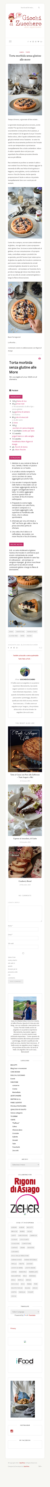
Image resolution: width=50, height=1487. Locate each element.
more (22, 636)
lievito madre (30, 1268)
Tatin (14, 1143)
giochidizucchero (30, 645)
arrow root (20, 404)
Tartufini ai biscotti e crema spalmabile (25, 655)
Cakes (21, 52)
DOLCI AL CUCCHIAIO (18, 1075)
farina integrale (30, 1260)
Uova (15, 422)
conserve (15, 1085)
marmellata (33, 1272)
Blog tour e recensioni (19, 1068)
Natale (28, 1280)
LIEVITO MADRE (16, 1096)
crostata (30, 1247)
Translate (32, 1315)
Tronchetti (16, 1147)
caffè (13, 1235)
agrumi (14, 1227)
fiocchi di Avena (21, 447)
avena (11, 631)
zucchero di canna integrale (23, 428)
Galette (15, 1137)
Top (39, 1466)
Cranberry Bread (25, 881)
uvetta (13, 1292)
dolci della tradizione (20, 1256)
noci (23, 1284)
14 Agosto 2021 (14, 645)
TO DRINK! (14, 1116)
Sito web (11, 943)
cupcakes (15, 1252)
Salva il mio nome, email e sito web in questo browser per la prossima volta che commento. (12, 967)
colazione (15, 1243)
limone (14, 1272)
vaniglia (22, 1292)
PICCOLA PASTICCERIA (18, 1106)
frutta (21, 1264)
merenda (32, 1276)
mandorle (23, 1272)
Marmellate (16, 1092)
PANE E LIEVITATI (16, 1102)
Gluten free (13, 636)
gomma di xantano (22, 412)
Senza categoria (16, 1113)
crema (22, 1247)
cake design (22, 1235)
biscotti (30, 1227)
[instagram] (12, 1431)
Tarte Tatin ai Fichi (24, 659)
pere (36, 1284)
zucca (13, 1296)
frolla (14, 1264)
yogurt (30, 1292)
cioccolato (24, 1239)
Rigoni (29, 636)
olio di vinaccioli (22, 417)
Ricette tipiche (17, 1288)
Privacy (13, 1328)
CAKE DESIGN (15, 1072)
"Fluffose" (15, 1123)
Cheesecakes (17, 1130)
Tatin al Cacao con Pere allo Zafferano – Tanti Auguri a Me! (25, 776)
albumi (21, 1227)
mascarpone (16, 1276)
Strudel (15, 1140)
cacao (29, 1231)
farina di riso (22, 401)
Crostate (15, 1133)
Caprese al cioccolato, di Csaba (25, 838)
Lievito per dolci (28, 431)
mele (25, 1276)
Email (10, 935)
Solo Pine (22, 1463)
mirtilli (21, 1280)
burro (22, 1231)
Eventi (13, 1079)
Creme (14, 1089)
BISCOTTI (14, 1065)
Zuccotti (15, 1150)
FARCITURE (14, 1082)
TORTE (28, 52)
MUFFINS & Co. (16, 1099)
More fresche (20, 449)
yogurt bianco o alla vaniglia (23, 436)
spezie (35, 1288)
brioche (14, 1231)
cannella (33, 1235)
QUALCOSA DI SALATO (18, 1109)
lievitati (30, 1264)
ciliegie (14, 1239)
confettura (20, 631)
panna (29, 1284)
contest (14, 1247)
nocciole (15, 1284)
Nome (10, 926)
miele (13, 1280)
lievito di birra (17, 1268)
